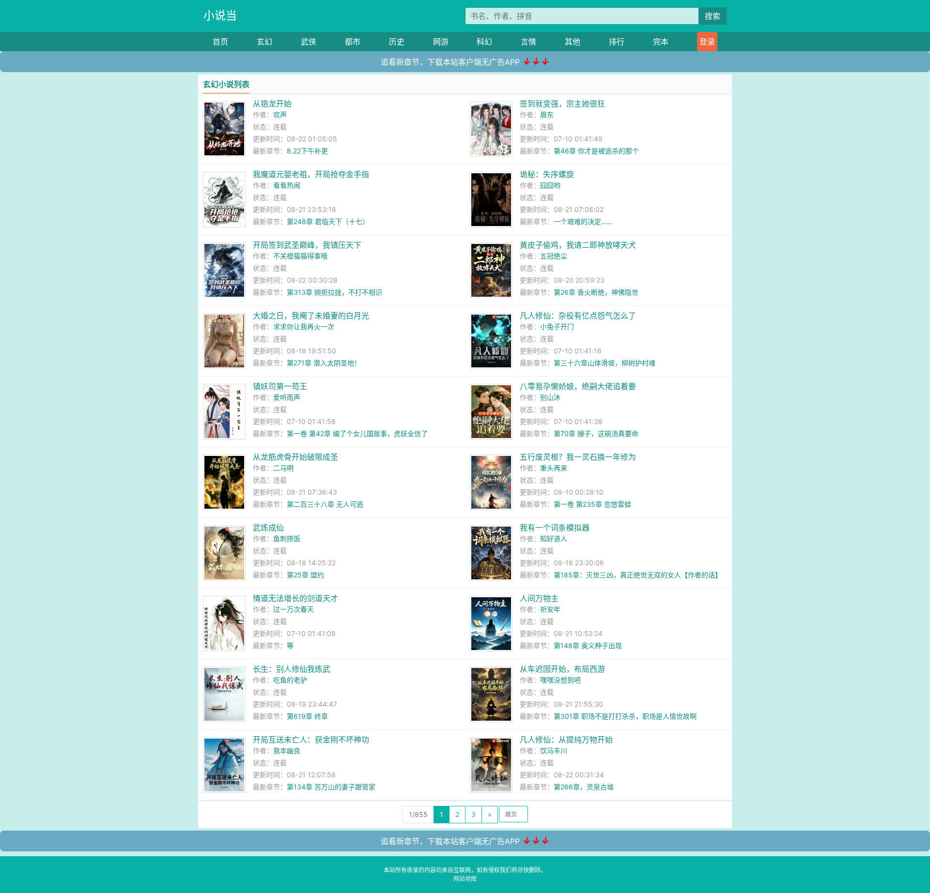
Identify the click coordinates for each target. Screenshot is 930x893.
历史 (396, 41)
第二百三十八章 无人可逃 (325, 504)
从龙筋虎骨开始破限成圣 (295, 457)
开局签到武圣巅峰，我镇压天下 (307, 245)
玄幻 (264, 41)
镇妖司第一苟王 (280, 386)
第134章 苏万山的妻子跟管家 (331, 787)
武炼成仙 (268, 527)
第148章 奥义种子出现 (588, 645)
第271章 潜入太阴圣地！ (324, 363)
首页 (220, 41)
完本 (660, 41)
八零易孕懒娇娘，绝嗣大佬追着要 (578, 386)
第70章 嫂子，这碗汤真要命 (596, 433)
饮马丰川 (553, 750)
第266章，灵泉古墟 (584, 787)
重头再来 (553, 468)
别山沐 (550, 397)
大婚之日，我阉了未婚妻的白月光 (311, 315)
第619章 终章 (307, 716)
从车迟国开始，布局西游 (562, 669)
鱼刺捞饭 (286, 538)
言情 (528, 41)
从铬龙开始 (272, 103)
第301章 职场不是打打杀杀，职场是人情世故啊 (625, 716)
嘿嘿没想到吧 (560, 680)
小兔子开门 (557, 326)
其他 (572, 41)
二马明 (283, 468)
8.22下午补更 (307, 151)
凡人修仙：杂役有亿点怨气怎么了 (578, 315)
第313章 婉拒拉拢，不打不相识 (334, 292)
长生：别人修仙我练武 (291, 669)
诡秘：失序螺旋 (547, 174)
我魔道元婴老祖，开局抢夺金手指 (311, 174)
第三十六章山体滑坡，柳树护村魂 (604, 363)
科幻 (484, 41)
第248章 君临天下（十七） (328, 221)
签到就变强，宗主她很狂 (562, 103)
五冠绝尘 (553, 256)
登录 (707, 41)
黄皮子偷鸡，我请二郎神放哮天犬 (578, 245)
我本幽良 (286, 750)
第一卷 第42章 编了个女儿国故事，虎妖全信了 (357, 433)
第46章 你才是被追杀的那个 (596, 151)
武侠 (308, 41)
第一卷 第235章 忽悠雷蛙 (592, 504)
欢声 (280, 114)
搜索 (712, 16)
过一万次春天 (293, 609)
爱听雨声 (286, 397)
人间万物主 (539, 598)
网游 (441, 41)
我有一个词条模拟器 (554, 527)
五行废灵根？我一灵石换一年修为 (578, 457)
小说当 (220, 15)
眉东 (547, 114)
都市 (352, 41)
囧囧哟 (550, 185)
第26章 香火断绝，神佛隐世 (596, 292)
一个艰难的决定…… (583, 221)
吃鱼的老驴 (290, 680)
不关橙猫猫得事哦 (300, 256)
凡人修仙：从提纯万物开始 (566, 739)
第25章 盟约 (305, 575)
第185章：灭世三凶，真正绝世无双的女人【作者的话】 (638, 575)
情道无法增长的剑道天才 (295, 598)
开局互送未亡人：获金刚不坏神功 (311, 739)
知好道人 (553, 538)
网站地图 (465, 878)
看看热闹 (286, 185)
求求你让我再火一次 (303, 326)
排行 (616, 41)
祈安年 (550, 609)
